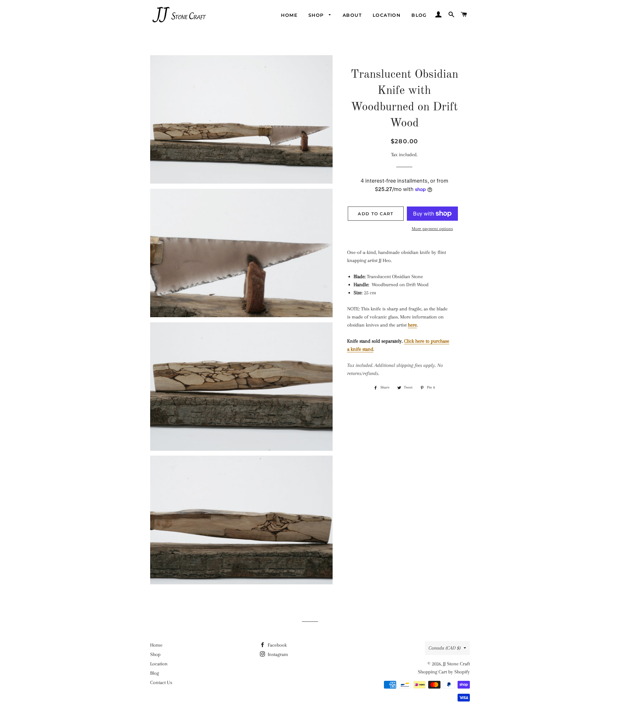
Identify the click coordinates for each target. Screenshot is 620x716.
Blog (419, 15)
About (352, 15)
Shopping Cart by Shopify (444, 672)
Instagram (277, 654)
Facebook (276, 645)
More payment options (432, 228)
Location (386, 15)
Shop (317, 15)
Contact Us (161, 682)
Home (289, 15)
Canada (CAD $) (444, 648)
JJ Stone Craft (456, 664)
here (412, 325)
